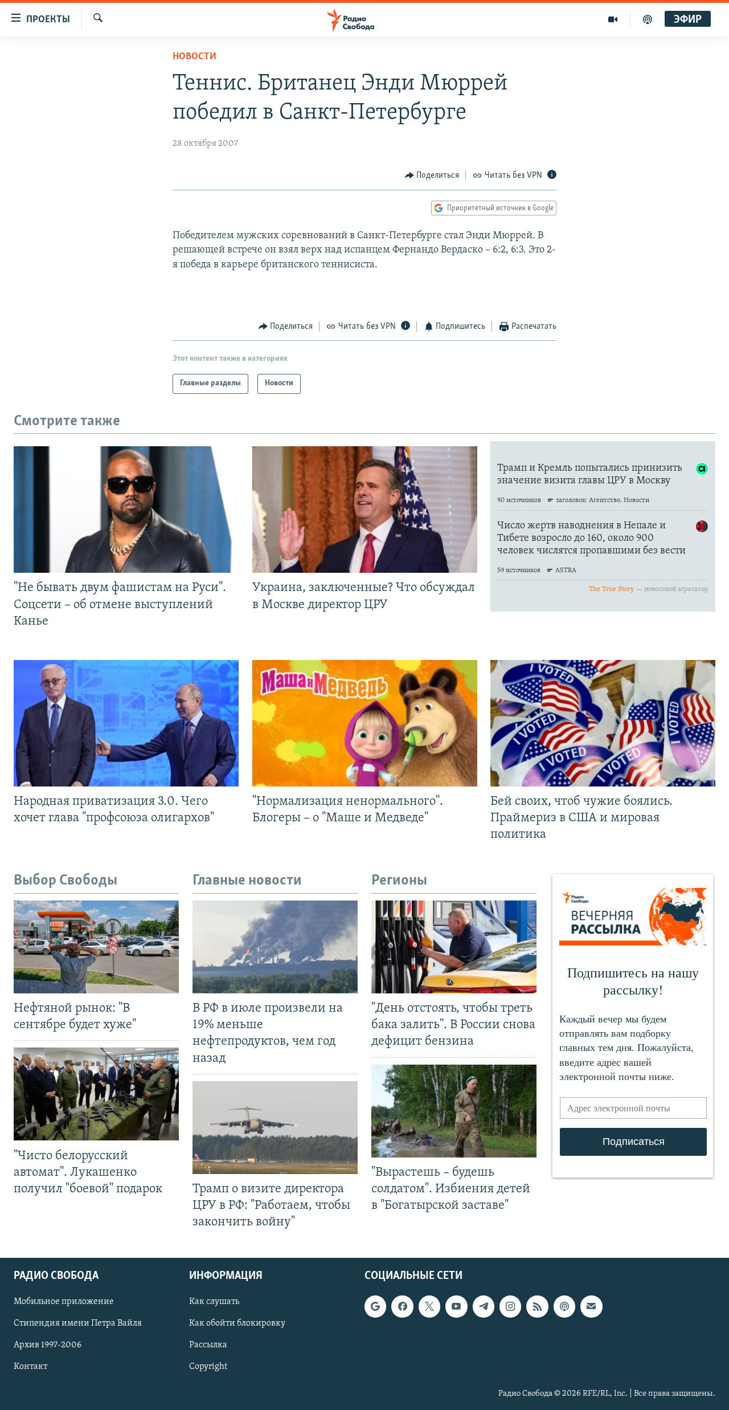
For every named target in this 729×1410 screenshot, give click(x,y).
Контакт (30, 1367)
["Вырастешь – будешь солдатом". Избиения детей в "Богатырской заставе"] (453, 1111)
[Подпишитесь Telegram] (483, 1306)
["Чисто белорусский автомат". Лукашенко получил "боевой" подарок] (96, 1094)
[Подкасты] (564, 1306)
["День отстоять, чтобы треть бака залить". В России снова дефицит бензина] (453, 946)
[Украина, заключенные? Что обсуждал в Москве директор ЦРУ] (364, 509)
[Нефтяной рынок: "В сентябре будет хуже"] (96, 946)
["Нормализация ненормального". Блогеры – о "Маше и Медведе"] (364, 723)
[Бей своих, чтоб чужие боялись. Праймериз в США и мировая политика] (602, 723)
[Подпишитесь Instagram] (510, 1306)
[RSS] (537, 1306)
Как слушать (214, 1301)
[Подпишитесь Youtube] (456, 1306)
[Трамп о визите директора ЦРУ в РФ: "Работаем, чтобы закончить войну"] (275, 1127)
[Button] (432, 175)
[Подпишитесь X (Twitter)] (429, 1306)
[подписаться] (591, 1306)
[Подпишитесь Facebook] (402, 1306)
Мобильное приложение (64, 1301)
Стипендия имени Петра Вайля (78, 1324)
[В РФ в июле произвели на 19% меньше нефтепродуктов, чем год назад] (275, 946)
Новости (194, 57)
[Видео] (613, 19)
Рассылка (208, 1345)
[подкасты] (647, 19)
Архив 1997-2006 (47, 1345)
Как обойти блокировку (237, 1324)
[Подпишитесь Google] (375, 1306)
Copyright (208, 1367)
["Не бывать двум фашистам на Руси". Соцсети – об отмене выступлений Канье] (126, 509)
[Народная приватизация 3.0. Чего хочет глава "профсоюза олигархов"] (126, 723)
